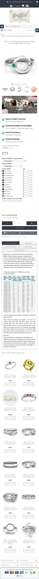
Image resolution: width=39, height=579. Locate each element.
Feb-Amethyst (8, 173)
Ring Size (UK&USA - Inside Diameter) (12, 158)
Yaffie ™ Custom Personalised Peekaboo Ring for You (10, 443)
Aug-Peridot (8, 187)
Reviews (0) (28, 243)
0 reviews (13, 237)
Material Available (7, 163)
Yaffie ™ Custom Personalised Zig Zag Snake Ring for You (28, 541)
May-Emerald (8, 180)
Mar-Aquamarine (9, 175)
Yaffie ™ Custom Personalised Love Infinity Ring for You (28, 443)
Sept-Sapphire (8, 189)
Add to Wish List (11, 233)
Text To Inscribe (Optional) (9, 215)
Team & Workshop (10, 246)
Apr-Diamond (8, 177)
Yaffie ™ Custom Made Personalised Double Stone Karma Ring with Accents (10, 542)
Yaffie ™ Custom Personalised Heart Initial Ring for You (10, 376)
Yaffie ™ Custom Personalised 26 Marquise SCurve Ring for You (28, 409)
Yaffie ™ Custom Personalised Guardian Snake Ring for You (10, 508)
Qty (24, 168)
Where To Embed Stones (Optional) (12, 198)
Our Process (28, 246)
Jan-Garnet (8, 171)
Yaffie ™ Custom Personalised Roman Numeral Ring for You (10, 409)
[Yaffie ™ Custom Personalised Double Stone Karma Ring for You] (19, 65)
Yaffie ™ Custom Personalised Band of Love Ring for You (28, 508)
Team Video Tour (19, 250)
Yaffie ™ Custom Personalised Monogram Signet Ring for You (28, 376)
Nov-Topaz (8, 193)
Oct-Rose (7, 191)
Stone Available (6, 169)
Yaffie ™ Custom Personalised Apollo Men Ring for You (10, 476)
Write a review (22, 237)
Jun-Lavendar (8, 182)
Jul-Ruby (7, 184)
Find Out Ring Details (11, 243)
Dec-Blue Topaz (9, 196)
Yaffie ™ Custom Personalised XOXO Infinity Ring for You (28, 476)
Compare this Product (28, 233)
